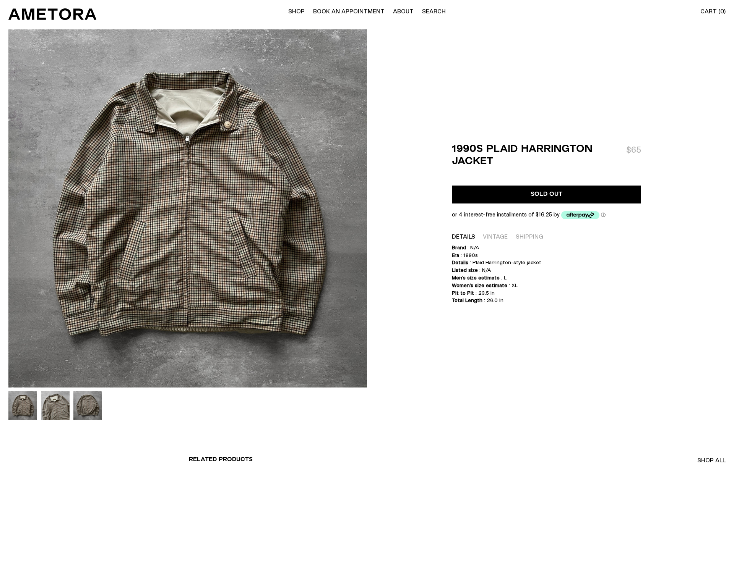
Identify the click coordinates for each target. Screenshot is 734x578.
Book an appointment (349, 11)
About (403, 11)
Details (463, 236)
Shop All (711, 460)
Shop (296, 11)
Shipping (529, 236)
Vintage (495, 236)
